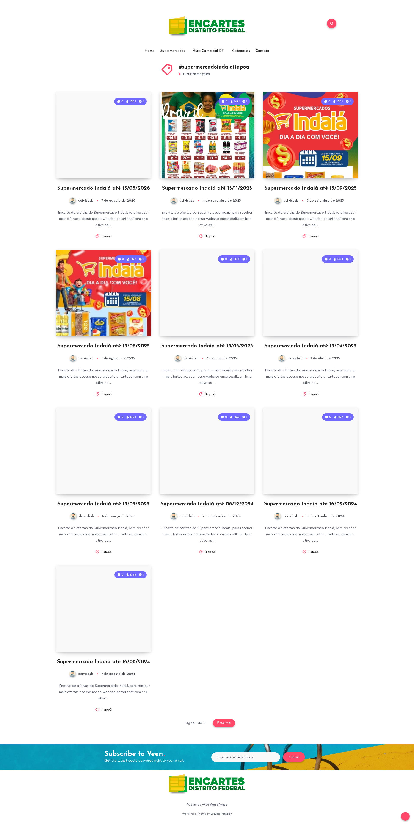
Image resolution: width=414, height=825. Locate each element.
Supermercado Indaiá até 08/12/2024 (206, 504)
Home (149, 51)
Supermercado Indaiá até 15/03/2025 (103, 504)
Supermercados (172, 51)
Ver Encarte (136, 165)
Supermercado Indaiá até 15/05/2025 (207, 346)
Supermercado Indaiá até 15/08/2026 (103, 188)
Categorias (241, 51)
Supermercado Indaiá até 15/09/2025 (310, 188)
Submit (294, 757)
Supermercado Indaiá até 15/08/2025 (103, 346)
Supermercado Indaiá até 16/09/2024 (310, 504)
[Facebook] (82, 24)
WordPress (218, 805)
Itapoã (106, 236)
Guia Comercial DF (208, 51)
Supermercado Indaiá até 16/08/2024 (103, 661)
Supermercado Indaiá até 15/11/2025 (207, 188)
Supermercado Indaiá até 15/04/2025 (310, 346)
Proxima (224, 723)
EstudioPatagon (221, 814)
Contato (262, 51)
